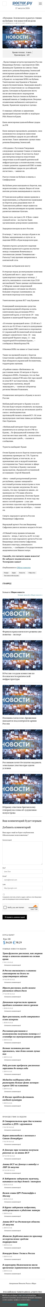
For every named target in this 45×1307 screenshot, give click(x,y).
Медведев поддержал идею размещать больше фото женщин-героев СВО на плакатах (21, 1082)
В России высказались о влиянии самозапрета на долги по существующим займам (19, 973)
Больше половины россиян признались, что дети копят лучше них (21, 1051)
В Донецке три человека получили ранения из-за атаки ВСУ (21, 1151)
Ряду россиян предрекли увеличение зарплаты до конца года (21, 1067)
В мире (6, 573)
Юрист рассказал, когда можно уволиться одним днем (19, 989)
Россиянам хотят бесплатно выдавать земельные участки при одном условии (22, 765)
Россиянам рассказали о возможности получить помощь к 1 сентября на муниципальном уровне (22, 1033)
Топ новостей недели (11, 575)
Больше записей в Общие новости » (30, 595)
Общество (31, 573)
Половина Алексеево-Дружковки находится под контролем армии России (20, 720)
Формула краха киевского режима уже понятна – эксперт (22, 633)
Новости (22, 573)
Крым (14, 573)
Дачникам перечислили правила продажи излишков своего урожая (20, 1003)
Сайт (4, 884)
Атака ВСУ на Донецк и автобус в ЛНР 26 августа (21, 1166)
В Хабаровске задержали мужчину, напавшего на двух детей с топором (22, 1180)
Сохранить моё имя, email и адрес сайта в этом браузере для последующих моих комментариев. (22, 898)
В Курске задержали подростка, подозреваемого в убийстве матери (21, 1209)
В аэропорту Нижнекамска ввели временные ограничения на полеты (21, 1266)
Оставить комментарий (12, 965)
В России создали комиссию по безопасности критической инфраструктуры (18, 676)
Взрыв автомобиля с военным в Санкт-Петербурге (19, 1137)
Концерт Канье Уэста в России (19, 1253)
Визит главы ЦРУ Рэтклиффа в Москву (19, 1194)
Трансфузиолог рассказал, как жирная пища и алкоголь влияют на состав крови (22, 956)
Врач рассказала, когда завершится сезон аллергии (21, 1018)
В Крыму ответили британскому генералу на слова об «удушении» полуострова (20, 810)
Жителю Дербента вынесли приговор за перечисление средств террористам (22, 1239)
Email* (5, 876)
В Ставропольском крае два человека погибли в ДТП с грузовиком (22, 1122)
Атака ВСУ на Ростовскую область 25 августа (21, 1223)
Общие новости (24, 567)
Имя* (4, 868)
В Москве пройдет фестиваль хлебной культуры (18, 1098)
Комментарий (7, 840)
